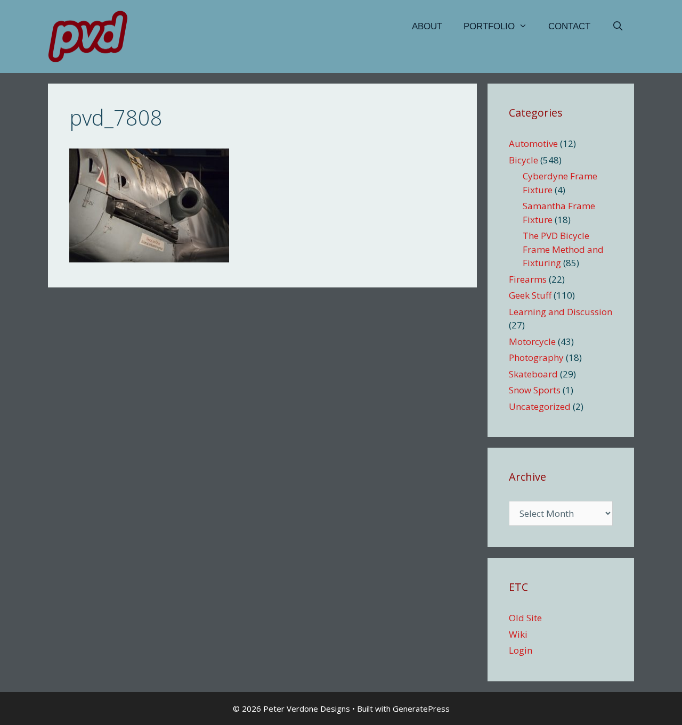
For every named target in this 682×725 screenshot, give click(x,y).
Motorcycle (532, 341)
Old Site (525, 618)
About (427, 26)
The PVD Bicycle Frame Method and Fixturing (563, 249)
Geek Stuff (530, 295)
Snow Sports (535, 390)
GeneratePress (421, 708)
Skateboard (533, 374)
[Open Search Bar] (617, 27)
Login (520, 650)
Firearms (528, 279)
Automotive (533, 143)
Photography (536, 357)
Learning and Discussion (560, 312)
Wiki (518, 634)
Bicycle (523, 160)
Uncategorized (540, 406)
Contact (569, 26)
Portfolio (489, 26)
